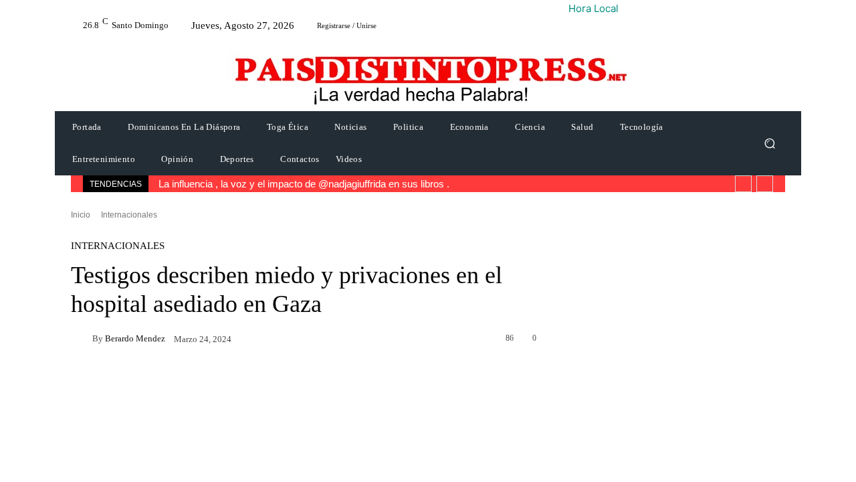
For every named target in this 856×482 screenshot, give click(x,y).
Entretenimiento (678, 412)
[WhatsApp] (757, 254)
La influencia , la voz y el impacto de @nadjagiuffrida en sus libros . (300, 183)
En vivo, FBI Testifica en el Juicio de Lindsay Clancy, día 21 (713, 440)
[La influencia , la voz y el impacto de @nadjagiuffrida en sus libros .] (600, 352)
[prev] (743, 183)
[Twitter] (695, 254)
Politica (659, 331)
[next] (764, 183)
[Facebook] (664, 254)
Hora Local (593, 8)
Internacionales (129, 214)
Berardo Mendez (141, 338)
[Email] (787, 254)
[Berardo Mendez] (81, 338)
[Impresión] (818, 254)
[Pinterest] (726, 254)
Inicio (81, 214)
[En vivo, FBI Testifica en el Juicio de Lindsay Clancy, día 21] (600, 433)
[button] (769, 143)
